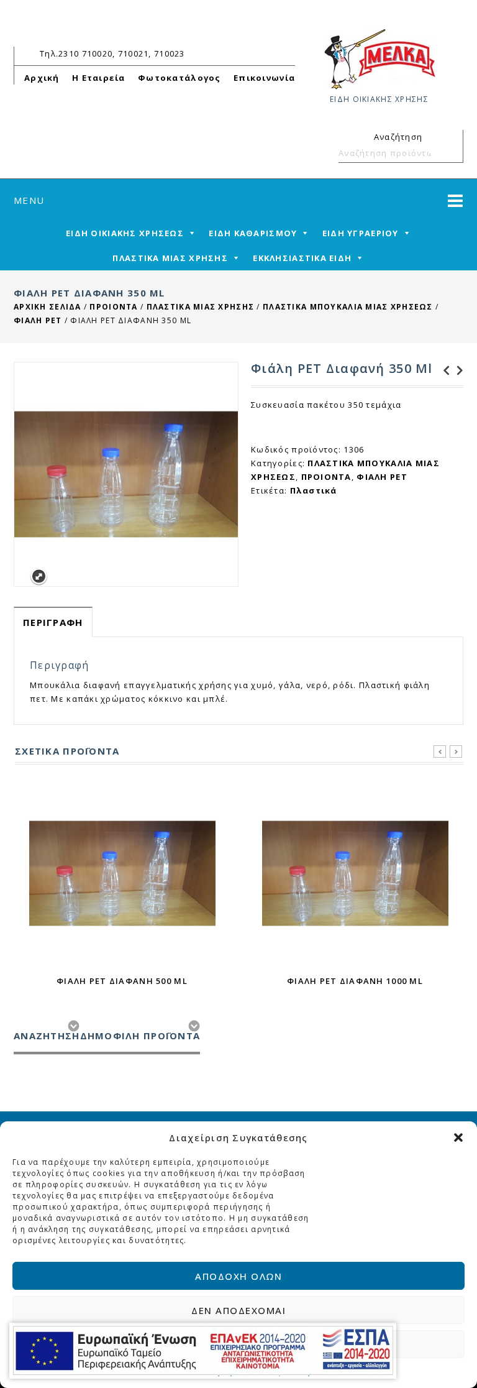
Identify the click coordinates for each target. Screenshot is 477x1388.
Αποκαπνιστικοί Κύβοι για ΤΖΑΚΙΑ (456, 370)
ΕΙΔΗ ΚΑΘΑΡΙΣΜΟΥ (253, 233)
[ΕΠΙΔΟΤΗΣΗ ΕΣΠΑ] (202, 1351)
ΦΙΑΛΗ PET (38, 320)
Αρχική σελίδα (47, 306)
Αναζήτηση (448, 153)
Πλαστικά (313, 490)
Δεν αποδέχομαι (238, 1310)
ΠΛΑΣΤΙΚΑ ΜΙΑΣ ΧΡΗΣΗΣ (170, 258)
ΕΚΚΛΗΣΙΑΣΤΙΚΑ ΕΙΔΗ (302, 258)
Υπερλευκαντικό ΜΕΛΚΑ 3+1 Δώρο (443, 370)
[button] (458, 1137)
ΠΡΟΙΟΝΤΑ (113, 306)
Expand (39, 576)
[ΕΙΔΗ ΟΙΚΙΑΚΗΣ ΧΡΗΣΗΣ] (379, 58)
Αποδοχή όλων (238, 1276)
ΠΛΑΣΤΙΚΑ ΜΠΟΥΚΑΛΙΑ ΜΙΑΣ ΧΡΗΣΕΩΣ (348, 306)
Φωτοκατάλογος (179, 77)
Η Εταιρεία (98, 77)
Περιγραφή (53, 622)
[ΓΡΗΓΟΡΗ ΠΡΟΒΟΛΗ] (122, 873)
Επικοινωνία (264, 77)
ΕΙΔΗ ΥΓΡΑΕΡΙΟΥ (360, 233)
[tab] (53, 622)
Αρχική (42, 77)
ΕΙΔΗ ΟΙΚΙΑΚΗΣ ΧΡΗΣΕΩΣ (125, 233)
